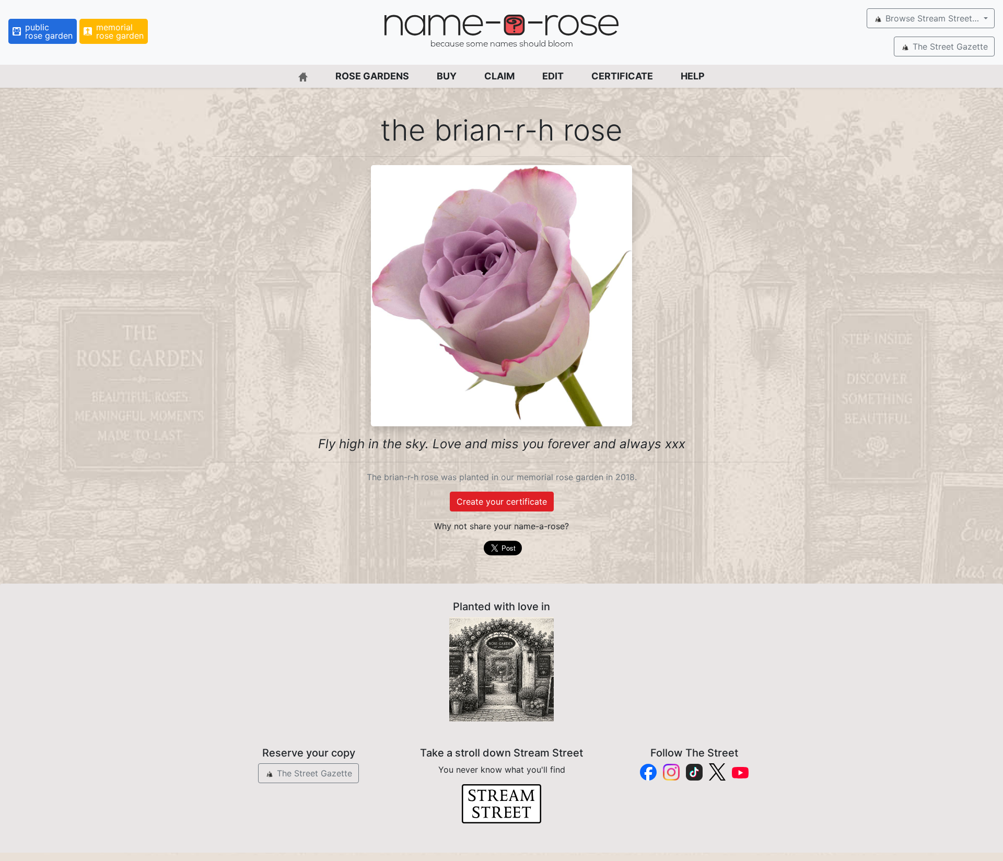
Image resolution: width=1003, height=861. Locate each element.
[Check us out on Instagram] (671, 772)
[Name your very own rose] (501, 669)
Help (693, 76)
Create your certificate (502, 501)
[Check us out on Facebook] (648, 772)
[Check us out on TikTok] (694, 772)
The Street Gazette (949, 46)
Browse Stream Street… (932, 18)
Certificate (622, 76)
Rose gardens (372, 76)
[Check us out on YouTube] (740, 771)
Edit (553, 76)
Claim (499, 76)
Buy (447, 76)
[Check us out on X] (717, 772)
